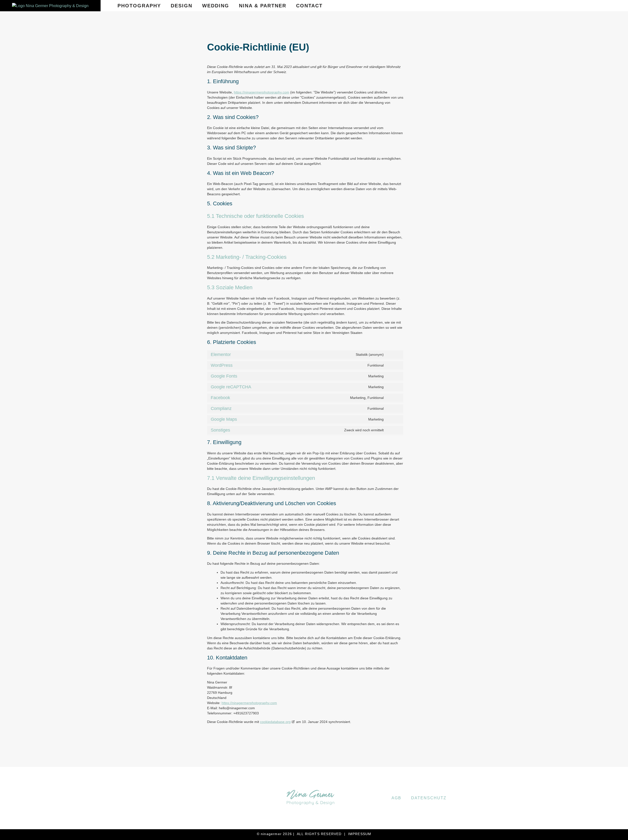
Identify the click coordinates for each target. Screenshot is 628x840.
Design (181, 5)
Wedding (215, 5)
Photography (139, 5)
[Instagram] (585, 5)
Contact (309, 5)
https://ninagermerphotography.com (261, 92)
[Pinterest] (599, 5)
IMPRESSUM (359, 834)
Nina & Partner (262, 5)
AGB (396, 798)
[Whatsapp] (614, 5)
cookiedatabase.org (275, 722)
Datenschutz (428, 798)
